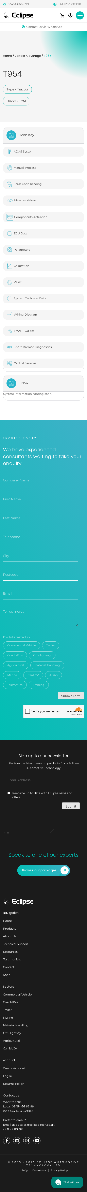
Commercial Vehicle (21, 645)
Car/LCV (33, 675)
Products (9, 928)
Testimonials (12, 959)
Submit (71, 806)
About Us (9, 936)
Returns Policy (13, 1084)
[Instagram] (26, 1140)
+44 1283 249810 (69, 4)
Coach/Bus (15, 655)
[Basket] (62, 15)
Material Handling (47, 665)
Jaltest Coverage (28, 56)
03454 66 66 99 (23, 1106)
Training (39, 685)
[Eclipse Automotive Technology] (18, 15)
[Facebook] (6, 1140)
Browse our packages (39, 870)
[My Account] (70, 15)
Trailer (50, 645)
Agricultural (15, 665)
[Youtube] (36, 1140)
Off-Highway (42, 655)
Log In (7, 1076)
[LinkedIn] (16, 1140)
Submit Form (71, 696)
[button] (67, 1182)
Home (7, 56)
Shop (6, 975)
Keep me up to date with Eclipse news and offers (42, 795)
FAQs (24, 1170)
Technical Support (16, 944)
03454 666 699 (18, 4)
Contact (8, 967)
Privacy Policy (59, 1170)
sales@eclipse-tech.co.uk (37, 1124)
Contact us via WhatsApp (44, 27)
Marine (12, 675)
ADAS (53, 675)
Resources (10, 952)
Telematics (14, 685)
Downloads (39, 1170)
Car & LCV (10, 1048)
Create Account (14, 1068)
